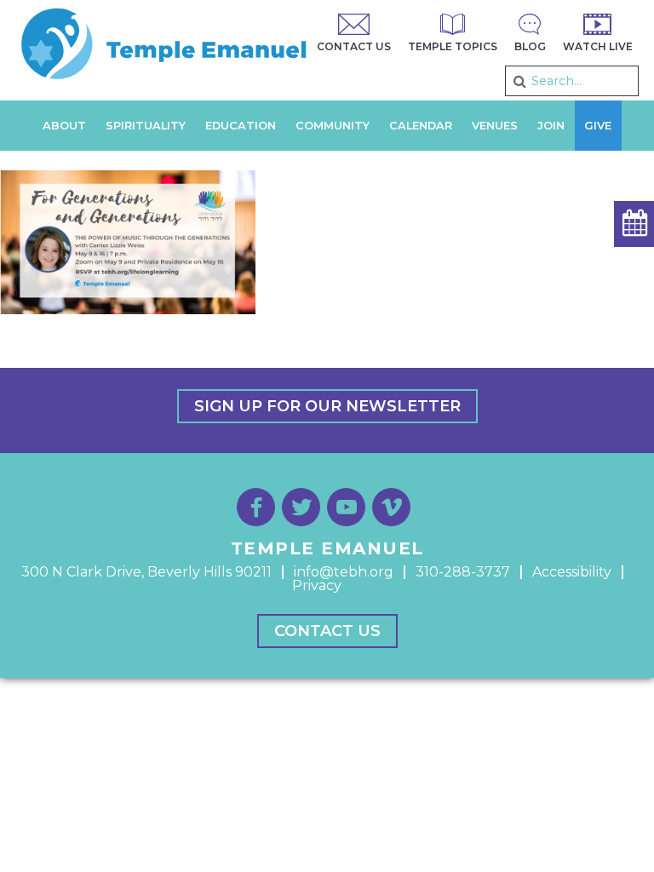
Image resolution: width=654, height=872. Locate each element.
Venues (495, 125)
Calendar (420, 125)
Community (332, 125)
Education (240, 125)
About (64, 125)
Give (597, 125)
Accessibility (571, 572)
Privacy (316, 585)
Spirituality (146, 125)
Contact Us (327, 631)
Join (551, 125)
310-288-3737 (463, 572)
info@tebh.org (343, 572)
